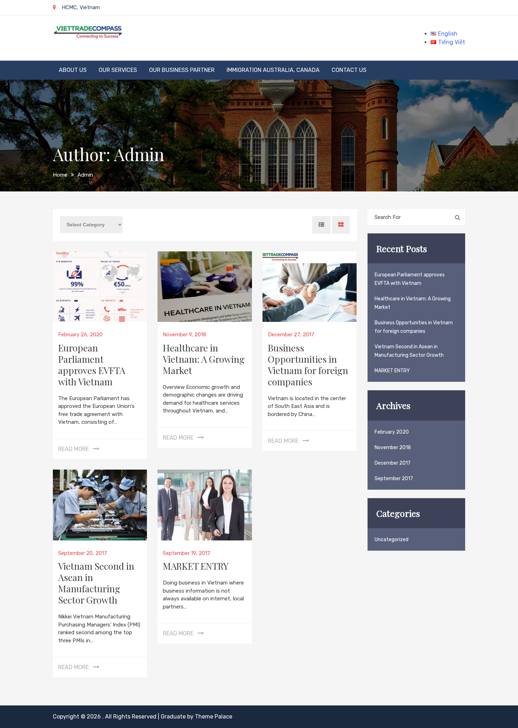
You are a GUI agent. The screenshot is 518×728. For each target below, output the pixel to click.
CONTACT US (349, 70)
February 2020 (392, 432)
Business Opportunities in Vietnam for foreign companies (308, 365)
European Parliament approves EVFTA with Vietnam (91, 365)
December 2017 (393, 463)
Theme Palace (213, 716)
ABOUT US (73, 70)
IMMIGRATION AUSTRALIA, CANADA (273, 70)
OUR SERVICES (118, 70)
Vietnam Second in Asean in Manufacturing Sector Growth (96, 583)
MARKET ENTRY (196, 566)
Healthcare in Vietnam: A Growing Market (204, 359)
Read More (73, 449)
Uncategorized (391, 540)
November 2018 (393, 448)
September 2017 (394, 479)
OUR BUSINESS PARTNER (182, 70)
